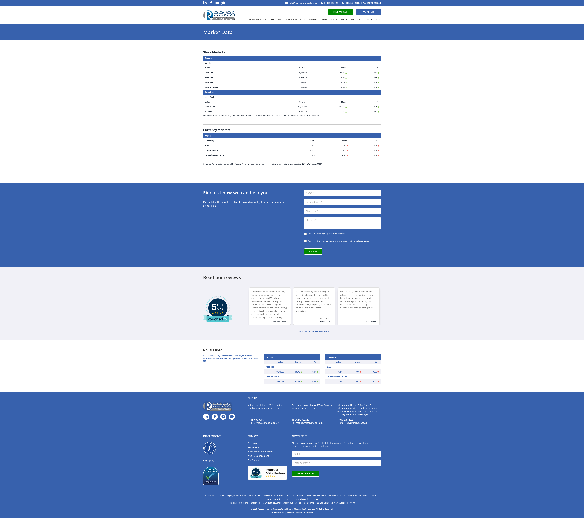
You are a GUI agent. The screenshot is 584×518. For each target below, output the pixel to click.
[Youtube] (217, 3)
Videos (313, 19)
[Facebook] (211, 3)
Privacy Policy (277, 512)
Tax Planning (254, 460)
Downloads (327, 19)
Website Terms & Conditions (300, 512)
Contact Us (371, 19)
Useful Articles (294, 19)
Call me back (340, 11)
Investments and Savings (260, 451)
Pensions (252, 443)
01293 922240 (302, 419)
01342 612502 (346, 419)
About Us (276, 19)
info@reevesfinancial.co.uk (265, 422)
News (344, 19)
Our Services (256, 19)
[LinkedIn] (205, 3)
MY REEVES (368, 11)
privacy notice (362, 241)
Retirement (253, 447)
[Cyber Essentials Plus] (211, 476)
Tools (354, 19)
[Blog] (223, 3)
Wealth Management (258, 455)
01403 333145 (258, 419)
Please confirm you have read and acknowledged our (338, 241)
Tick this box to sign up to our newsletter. (326, 234)
